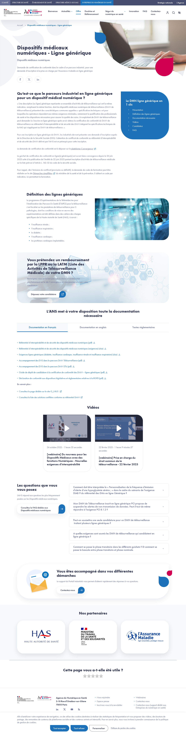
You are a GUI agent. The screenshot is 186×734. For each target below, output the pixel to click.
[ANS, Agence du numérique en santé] (33, 12)
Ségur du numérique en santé (114, 13)
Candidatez (137, 126)
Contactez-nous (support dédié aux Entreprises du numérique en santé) (151, 706)
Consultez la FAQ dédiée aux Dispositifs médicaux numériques (36, 509)
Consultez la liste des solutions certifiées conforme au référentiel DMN (49, 397)
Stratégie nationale (165, 2)
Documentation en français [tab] (42, 327)
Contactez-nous (156, 13)
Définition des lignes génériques (146, 113)
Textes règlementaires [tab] (143, 327)
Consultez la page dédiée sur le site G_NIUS (39, 391)
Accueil (20, 25)
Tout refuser (79, 728)
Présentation (137, 109)
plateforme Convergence (82, 148)
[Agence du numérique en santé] (44, 700)
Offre (78, 11)
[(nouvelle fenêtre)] (41, 637)
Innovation (134, 11)
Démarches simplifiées (42, 173)
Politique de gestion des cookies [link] (123, 728)
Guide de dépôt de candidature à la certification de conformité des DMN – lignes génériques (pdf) (62, 372)
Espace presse (103, 701)
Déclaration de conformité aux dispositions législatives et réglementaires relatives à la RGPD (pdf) (61, 378)
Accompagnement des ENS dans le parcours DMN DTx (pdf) (45, 366)
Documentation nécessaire (143, 117)
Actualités (65, 11)
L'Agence (180, 2)
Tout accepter (59, 728)
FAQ (145, 11)
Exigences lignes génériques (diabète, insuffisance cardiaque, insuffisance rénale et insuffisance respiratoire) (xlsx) (68, 354)
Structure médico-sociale (67, 2)
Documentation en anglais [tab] (93, 327)
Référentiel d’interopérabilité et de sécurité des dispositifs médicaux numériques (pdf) (55, 342)
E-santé (5, 2)
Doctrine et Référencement (91, 13)
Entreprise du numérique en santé (96, 2)
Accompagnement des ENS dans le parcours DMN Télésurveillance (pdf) (50, 360)
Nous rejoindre (103, 697)
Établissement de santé (42, 2)
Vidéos (135, 122)
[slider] (93, 676)
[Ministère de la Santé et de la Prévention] (25, 701)
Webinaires (141, 697)
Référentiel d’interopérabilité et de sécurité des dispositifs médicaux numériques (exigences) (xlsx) (61, 348)
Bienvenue (53, 11)
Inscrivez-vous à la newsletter (109, 705)
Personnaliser (99, 728)
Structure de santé (20, 2)
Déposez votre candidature (43, 294)
